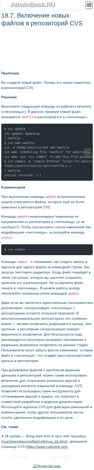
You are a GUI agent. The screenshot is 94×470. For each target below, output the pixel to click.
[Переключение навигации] (89, 5)
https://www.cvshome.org (46, 447)
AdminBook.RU (33, 4)
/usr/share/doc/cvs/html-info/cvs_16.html (34, 441)
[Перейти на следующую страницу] (60, 457)
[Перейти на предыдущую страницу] (20, 457)
